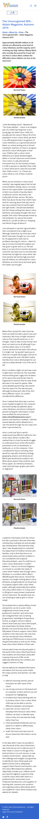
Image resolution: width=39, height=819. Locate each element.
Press (21, 32)
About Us (13, 32)
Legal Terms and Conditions (12, 812)
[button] (35, 6)
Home (4, 32)
